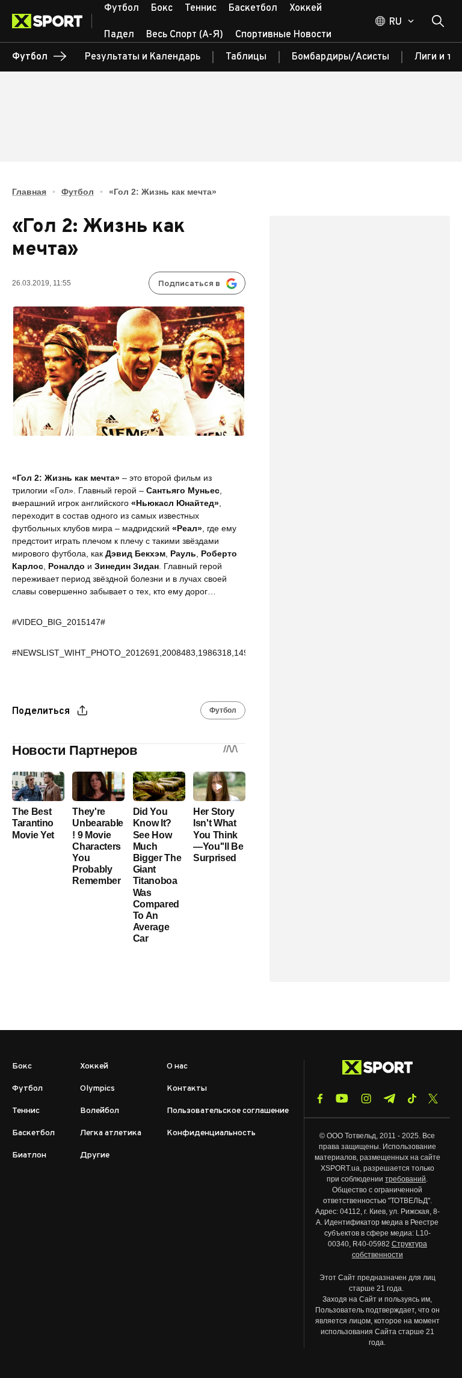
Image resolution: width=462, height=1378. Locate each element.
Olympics (97, 1089)
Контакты (187, 1089)
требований (405, 1179)
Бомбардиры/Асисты (340, 57)
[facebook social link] (320, 1098)
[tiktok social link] (411, 1098)
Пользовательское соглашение (228, 1111)
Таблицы (246, 57)
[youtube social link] (342, 1098)
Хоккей (94, 1066)
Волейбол (99, 1111)
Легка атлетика (110, 1133)
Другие (94, 1155)
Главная (29, 192)
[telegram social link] (389, 1098)
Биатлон (29, 1155)
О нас (177, 1066)
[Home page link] (52, 21)
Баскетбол (33, 1133)
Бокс (22, 1066)
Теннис (26, 1111)
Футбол (77, 192)
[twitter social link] (433, 1098)
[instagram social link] (366, 1098)
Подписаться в (189, 284)
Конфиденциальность (211, 1133)
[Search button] (438, 21)
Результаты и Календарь (142, 57)
